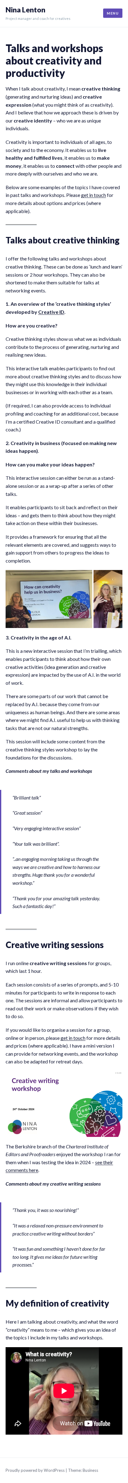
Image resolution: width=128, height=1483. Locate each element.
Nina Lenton (25, 10)
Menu (113, 13)
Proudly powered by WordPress (35, 1470)
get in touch (93, 195)
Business (90, 1470)
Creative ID (51, 312)
